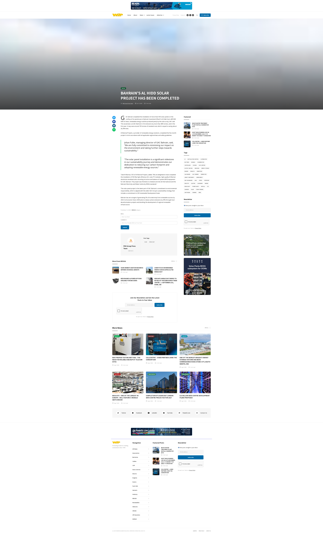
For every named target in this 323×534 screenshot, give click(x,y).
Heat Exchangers (188, 180)
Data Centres (202, 165)
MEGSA (123, 88)
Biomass (193, 162)
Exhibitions (199, 171)
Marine (206, 183)
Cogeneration (200, 162)
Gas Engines (187, 174)
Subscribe (206, 15)
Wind (200, 192)
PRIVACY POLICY (201, 530)
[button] (142, 15)
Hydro (200, 180)
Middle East (152, 242)
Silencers (187, 189)
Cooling (195, 165)
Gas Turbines (195, 174)
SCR (208, 186)
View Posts (130, 250)
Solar (145, 242)
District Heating (189, 168)
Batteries (187, 162)
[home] (117, 15)
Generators (204, 174)
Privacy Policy (176, 15)
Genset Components (189, 177)
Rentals (203, 186)
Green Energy (199, 177)
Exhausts (192, 171)
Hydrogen (206, 180)
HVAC (196, 180)
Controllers (188, 165)
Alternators (204, 159)
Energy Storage (205, 168)
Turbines (194, 192)
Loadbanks (200, 183)
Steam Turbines (199, 189)
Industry (187, 183)
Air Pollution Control (193, 159)
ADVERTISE (195, 530)
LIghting (193, 183)
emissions (197, 168)
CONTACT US (208, 530)
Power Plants (195, 186)
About (135, 15)
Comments (124, 219)
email (122, 213)
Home (129, 15)
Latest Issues (150, 15)
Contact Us (183, 15)
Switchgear (187, 192)
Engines (186, 171)
